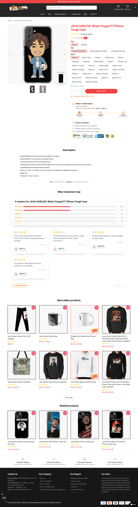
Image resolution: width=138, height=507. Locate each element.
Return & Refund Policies (78, 484)
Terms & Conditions (46, 481)
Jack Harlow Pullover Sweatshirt (19, 382)
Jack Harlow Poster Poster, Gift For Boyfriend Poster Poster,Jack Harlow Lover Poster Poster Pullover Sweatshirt (116, 338)
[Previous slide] (11, 54)
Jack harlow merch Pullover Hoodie (83, 382)
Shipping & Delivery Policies (79, 478)
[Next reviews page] (124, 286)
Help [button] (134, 504)
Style (72, 48)
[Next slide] (64, 54)
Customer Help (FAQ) (77, 489)
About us (42, 478)
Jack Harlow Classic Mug (48, 336)
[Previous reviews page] (115, 286)
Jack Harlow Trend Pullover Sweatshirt (53, 382)
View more (69, 397)
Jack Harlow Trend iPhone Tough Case (53, 442)
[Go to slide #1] (32, 89)
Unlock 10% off (4, 498)
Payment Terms (76, 481)
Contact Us (74, 487)
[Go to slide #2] (43, 89)
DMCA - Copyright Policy (47, 487)
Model (73, 54)
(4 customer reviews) (86, 34)
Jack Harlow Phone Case (23, 21)
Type (72, 41)
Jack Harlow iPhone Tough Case (82, 442)
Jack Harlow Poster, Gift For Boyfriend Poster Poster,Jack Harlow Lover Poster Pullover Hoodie (116, 384)
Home (10, 21)
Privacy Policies (44, 484)
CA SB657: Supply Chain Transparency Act (53, 489)
